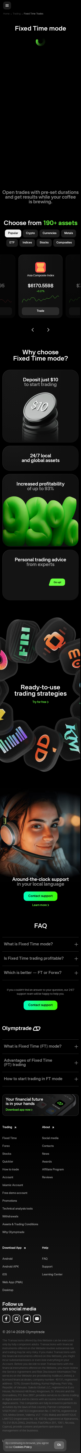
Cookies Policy (22, 1447)
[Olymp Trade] (21, 1030)
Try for (39, 702)
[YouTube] (37, 1319)
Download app (18, 1110)
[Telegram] (27, 1319)
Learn (39, 905)
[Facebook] (6, 1319)
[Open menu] (7, 5)
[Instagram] (16, 1319)
